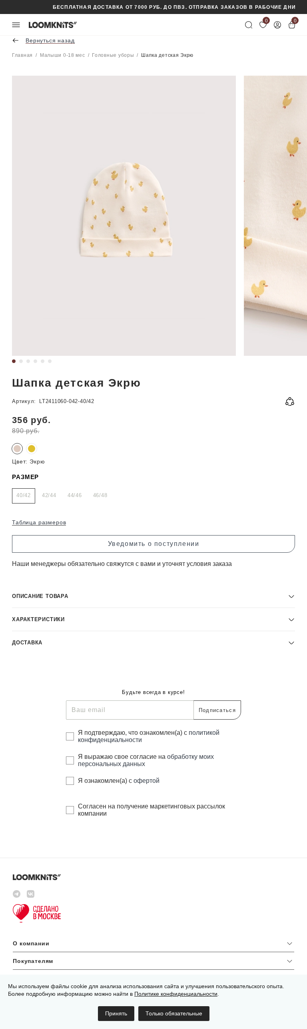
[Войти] (277, 25)
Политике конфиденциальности (175, 994)
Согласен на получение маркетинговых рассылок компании (151, 810)
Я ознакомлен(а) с (118, 780)
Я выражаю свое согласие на (146, 760)
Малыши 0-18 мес (62, 55)
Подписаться (217, 710)
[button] (153, 596)
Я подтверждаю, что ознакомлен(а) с (148, 736)
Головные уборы (113, 55)
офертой (146, 780)
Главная (22, 55)
